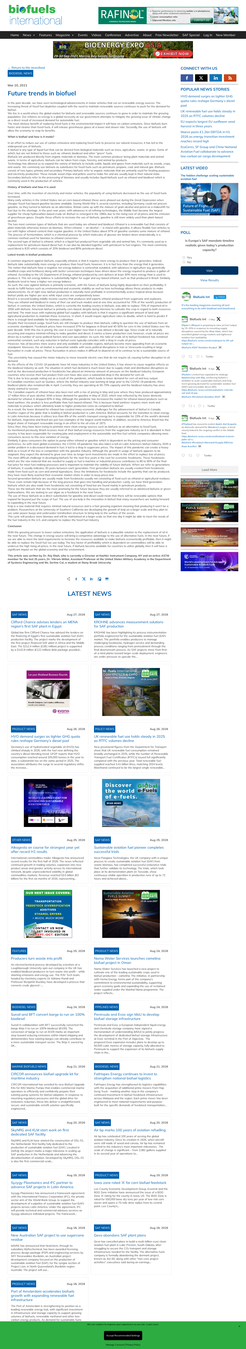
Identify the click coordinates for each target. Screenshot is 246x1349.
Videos (96, 35)
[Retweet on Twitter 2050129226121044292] (191, 356)
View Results (209, 280)
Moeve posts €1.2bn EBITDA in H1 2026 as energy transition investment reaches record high (207, 136)
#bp (203, 377)
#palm (219, 424)
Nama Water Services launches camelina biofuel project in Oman (127, 960)
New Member (225, 35)
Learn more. (152, 1324)
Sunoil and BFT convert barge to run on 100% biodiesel (48, 1016)
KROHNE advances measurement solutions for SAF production (128, 624)
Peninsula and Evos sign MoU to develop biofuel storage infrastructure (126, 1016)
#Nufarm (186, 374)
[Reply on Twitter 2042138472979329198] (184, 406)
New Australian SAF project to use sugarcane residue (47, 1237)
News (27, 35)
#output (213, 347)
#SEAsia (228, 442)
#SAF (195, 347)
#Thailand (187, 424)
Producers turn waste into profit (36, 958)
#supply (219, 442)
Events (83, 35)
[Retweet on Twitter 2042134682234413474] (191, 455)
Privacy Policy (133, 1344)
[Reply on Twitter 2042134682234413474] (184, 455)
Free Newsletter (167, 35)
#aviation (203, 347)
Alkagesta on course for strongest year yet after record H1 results (45, 849)
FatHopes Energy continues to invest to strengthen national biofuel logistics (125, 1076)
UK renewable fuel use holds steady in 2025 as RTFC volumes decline (129, 738)
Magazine (63, 35)
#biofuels (186, 347)
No (189, 262)
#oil (225, 424)
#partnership (188, 377)
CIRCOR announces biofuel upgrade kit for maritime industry (45, 1076)
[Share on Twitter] (84, 578)
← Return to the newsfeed (26, 68)
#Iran (212, 331)
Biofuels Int (198, 319)
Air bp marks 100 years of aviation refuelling (130, 1130)
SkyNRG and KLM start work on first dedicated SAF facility (40, 1132)
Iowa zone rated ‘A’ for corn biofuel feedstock (130, 1182)
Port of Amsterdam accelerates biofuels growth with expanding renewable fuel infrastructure (42, 1295)
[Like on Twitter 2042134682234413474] (199, 455)
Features (45, 35)
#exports (232, 424)
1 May (212, 319)
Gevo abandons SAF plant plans (121, 1235)
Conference (113, 35)
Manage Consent (115, 1344)
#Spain (185, 325)
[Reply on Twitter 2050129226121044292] (184, 356)
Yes (189, 257)
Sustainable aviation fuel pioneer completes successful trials (129, 849)
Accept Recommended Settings (123, 1335)
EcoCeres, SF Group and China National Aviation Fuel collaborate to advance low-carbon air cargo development (209, 151)
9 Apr (211, 368)
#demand (209, 442)
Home (15, 35)
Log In (208, 35)
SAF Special (191, 35)
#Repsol (195, 325)
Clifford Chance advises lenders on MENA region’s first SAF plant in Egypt (44, 624)
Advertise (132, 35)
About (147, 35)
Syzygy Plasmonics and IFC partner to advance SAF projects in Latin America (42, 1184)
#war (218, 331)
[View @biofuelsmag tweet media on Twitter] (220, 347)
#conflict (192, 446)
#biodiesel (213, 427)
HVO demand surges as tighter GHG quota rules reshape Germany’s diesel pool (45, 738)
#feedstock (198, 396)
